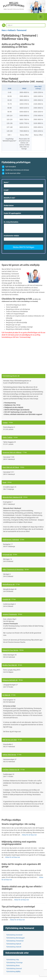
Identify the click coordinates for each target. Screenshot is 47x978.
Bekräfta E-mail (10, 198)
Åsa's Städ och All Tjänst (11, 467)
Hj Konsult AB (7, 554)
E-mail (6, 190)
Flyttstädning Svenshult (14, 935)
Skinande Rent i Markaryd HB (12, 497)
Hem (4, 30)
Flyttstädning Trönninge (14, 962)
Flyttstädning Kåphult (13, 944)
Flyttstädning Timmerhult (15, 941)
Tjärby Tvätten (7, 437)
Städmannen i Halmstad (11, 539)
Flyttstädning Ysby (12, 959)
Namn (6, 182)
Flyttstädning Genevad (14, 968)
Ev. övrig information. (11, 222)
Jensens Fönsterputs (10, 614)
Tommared (21, 30)
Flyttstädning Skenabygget (15, 938)
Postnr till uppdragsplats (12, 213)
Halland (11, 30)
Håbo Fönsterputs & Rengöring (13, 569)
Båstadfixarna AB (9, 584)
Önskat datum (9, 205)
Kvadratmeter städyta (11, 236)
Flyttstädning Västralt (13, 947)
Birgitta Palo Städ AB (10, 665)
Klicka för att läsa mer (29, 835)
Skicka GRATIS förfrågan (23, 247)
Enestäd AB (6, 599)
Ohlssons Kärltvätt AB (10, 680)
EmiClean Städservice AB (11, 770)
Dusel (4, 482)
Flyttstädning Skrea (13, 965)
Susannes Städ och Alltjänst (12, 452)
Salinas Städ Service (9, 754)
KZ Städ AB (6, 695)
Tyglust (5, 422)
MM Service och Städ (10, 740)
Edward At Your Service (10, 650)
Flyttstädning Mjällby (13, 971)
